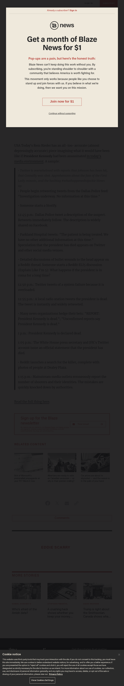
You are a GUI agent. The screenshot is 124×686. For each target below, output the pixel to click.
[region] (62, 668)
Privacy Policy (56, 674)
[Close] (119, 654)
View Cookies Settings (42, 680)
